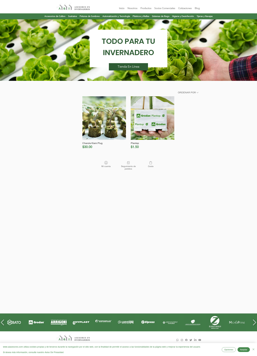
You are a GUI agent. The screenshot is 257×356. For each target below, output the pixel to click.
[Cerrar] (253, 349)
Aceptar (243, 349)
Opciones (228, 349)
